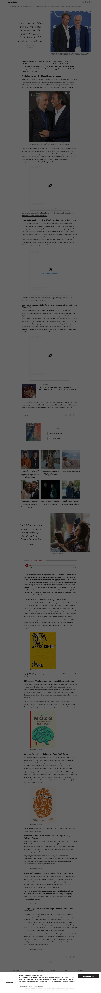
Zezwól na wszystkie (88, 976)
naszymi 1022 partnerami (30, 977)
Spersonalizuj (87, 981)
